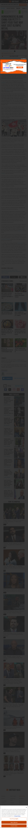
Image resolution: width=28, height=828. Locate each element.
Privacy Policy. (17, 816)
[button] (14, 414)
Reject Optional (14, 822)
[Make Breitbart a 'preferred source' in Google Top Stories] (13, 66)
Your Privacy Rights (14, 818)
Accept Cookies (14, 825)
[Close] (26, 807)
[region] (14, 816)
